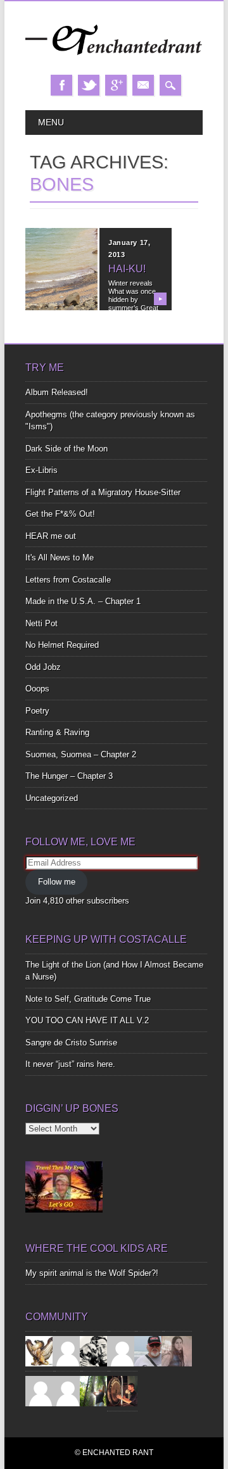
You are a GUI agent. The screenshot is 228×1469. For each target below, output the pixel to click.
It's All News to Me (59, 557)
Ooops (37, 688)
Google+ (116, 85)
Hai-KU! (127, 268)
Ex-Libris (41, 470)
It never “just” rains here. (70, 1064)
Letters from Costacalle (68, 579)
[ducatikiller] (95, 1350)
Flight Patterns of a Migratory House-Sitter (102, 492)
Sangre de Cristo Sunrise (71, 1042)
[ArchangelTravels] (68, 1350)
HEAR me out (50, 536)
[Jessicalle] (95, 1390)
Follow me (56, 881)
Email (143, 85)
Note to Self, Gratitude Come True (88, 999)
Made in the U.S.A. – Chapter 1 (83, 601)
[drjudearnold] (177, 1350)
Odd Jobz (43, 667)
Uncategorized (51, 798)
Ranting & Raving (57, 732)
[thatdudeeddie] (40, 1390)
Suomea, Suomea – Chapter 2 (80, 754)
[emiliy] (68, 1390)
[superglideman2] (149, 1350)
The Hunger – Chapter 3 (69, 776)
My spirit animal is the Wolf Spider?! (91, 1273)
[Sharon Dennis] (122, 1350)
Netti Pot (41, 623)
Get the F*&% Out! (60, 514)
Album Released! (56, 392)
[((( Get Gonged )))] (122, 1390)
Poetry (37, 711)
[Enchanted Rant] (114, 61)
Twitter (88, 85)
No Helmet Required (62, 645)
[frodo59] (40, 1350)
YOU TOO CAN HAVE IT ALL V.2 (87, 1020)
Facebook (61, 85)
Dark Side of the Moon (66, 448)
